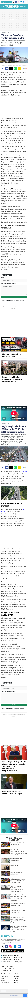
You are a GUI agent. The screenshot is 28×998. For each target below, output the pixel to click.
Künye (16, 980)
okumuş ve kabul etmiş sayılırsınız (12, 301)
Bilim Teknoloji (5, 974)
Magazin (16, 976)
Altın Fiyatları (18, 962)
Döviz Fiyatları (18, 957)
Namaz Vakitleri (7, 959)
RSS (4, 991)
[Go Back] (25, 995)
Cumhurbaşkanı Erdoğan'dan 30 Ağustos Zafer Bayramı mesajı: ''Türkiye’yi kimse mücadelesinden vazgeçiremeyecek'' (14, 766)
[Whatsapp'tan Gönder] (15, 68)
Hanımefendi (5, 983)
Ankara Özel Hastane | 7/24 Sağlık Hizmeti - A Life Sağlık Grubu (7, 968)
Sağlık (16, 978)
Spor (2, 978)
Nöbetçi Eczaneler (8, 955)
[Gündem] (14, 344)
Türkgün (3, 32)
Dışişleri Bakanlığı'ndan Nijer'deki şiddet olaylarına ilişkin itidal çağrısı (12, 379)
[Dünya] (14, 781)
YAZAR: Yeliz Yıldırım (20, 464)
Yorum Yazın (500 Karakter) (8, 283)
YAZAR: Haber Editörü (20, 65)
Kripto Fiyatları (18, 959)
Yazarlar (5, 964)
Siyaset (3, 980)
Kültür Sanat (4, 976)
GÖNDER (14, 297)
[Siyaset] (14, 752)
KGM (22, 471)
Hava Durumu (7, 957)
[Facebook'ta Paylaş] (6, 68)
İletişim (16, 983)
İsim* (2, 277)
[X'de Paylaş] (11, 68)
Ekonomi (17, 955)
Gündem (10, 32)
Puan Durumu (7, 962)
